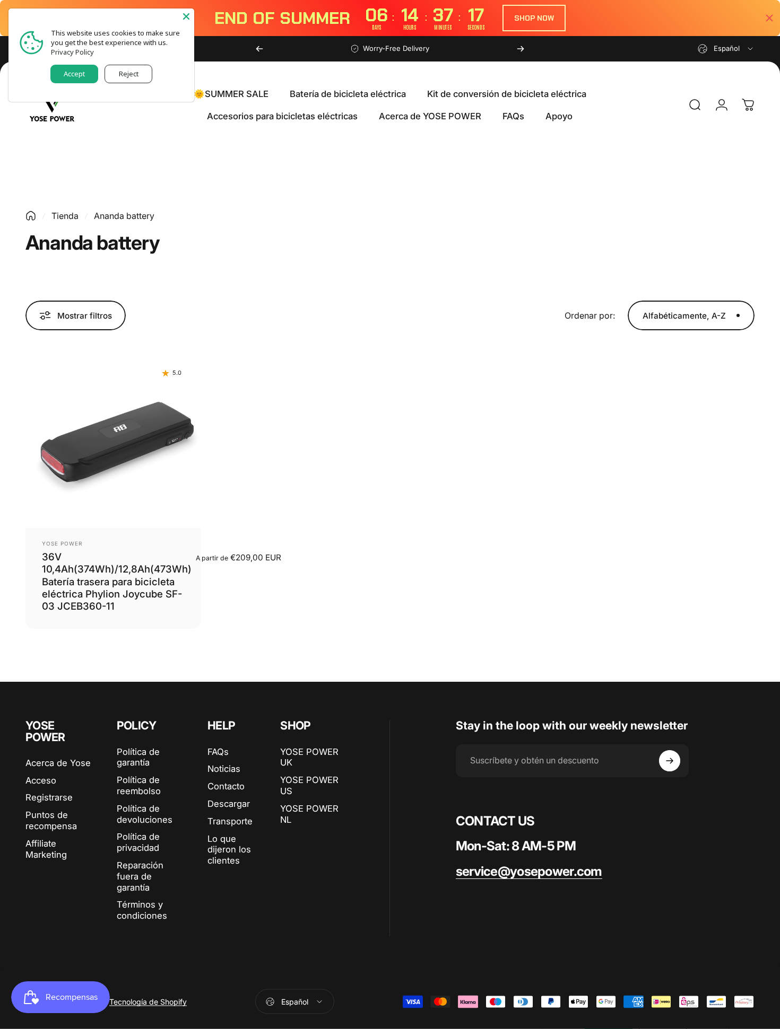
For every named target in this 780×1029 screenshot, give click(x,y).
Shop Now (534, 18)
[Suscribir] (669, 760)
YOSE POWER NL (309, 814)
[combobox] (726, 48)
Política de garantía (138, 757)
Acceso (40, 780)
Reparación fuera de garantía (140, 876)
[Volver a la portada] (30, 215)
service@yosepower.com (529, 871)
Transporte (230, 821)
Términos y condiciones (142, 910)
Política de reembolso (139, 785)
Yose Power (62, 543)
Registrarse (49, 797)
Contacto (226, 786)
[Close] (186, 16)
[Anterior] (259, 48)
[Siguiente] (520, 48)
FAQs (218, 751)
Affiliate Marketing (46, 849)
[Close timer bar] (769, 18)
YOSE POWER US (309, 785)
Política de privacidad (138, 842)
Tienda (65, 215)
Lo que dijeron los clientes (229, 849)
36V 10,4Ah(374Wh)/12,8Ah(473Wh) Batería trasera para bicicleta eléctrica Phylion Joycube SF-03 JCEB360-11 (117, 581)
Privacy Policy (72, 52)
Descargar (228, 803)
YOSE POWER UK (309, 757)
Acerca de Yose (58, 763)
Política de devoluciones (144, 814)
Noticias (223, 768)
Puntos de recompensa (51, 820)
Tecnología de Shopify (148, 1001)
